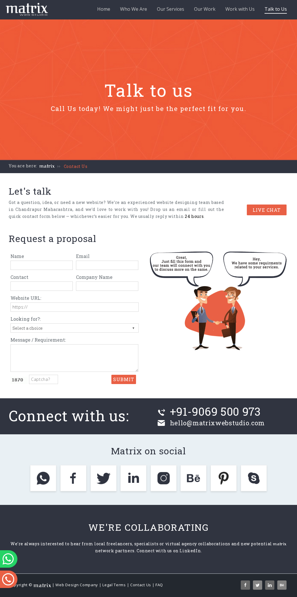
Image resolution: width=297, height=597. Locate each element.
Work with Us (240, 9)
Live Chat (267, 210)
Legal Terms (114, 584)
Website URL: (25, 298)
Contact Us (76, 166)
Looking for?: (25, 319)
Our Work (204, 9)
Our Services (170, 9)
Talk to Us (276, 9)
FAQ (159, 584)
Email (83, 256)
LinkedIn (190, 550)
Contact (19, 277)
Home (103, 9)
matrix (47, 166)
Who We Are (133, 9)
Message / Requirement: (38, 340)
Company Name (94, 277)
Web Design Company (76, 584)
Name (17, 256)
